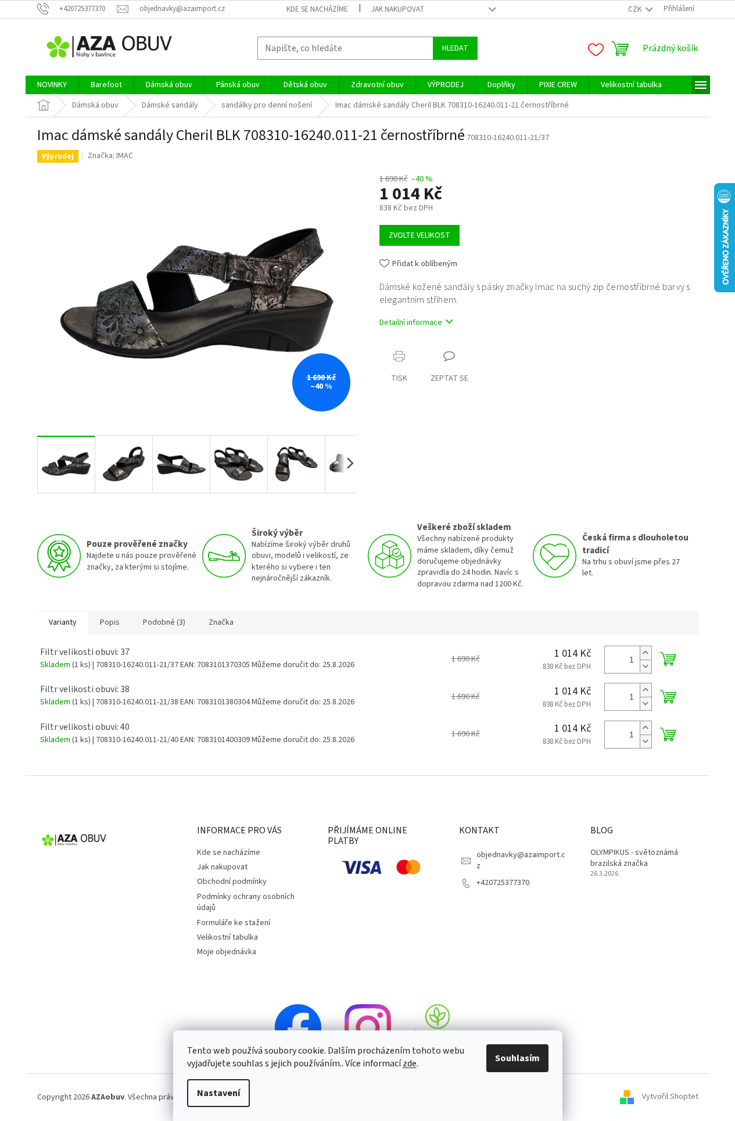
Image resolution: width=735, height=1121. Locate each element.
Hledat (455, 48)
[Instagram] (368, 1027)
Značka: (110, 156)
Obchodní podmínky (232, 881)
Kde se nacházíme (317, 9)
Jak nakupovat (397, 9)
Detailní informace (410, 322)
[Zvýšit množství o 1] (645, 653)
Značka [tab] (221, 622)
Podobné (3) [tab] (164, 622)
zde (410, 1063)
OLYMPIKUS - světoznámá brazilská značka (634, 858)
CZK (635, 9)
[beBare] (437, 1027)
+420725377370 (502, 883)
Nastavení (218, 1093)
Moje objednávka (226, 952)
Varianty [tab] (63, 622)
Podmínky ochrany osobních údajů (246, 902)
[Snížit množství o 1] (645, 666)
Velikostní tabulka (227, 937)
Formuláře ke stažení (233, 923)
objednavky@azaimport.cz (520, 860)
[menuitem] (52, 85)
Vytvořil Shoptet (670, 1097)
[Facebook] (298, 1027)
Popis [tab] (110, 622)
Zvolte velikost (419, 235)
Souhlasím (517, 1058)
